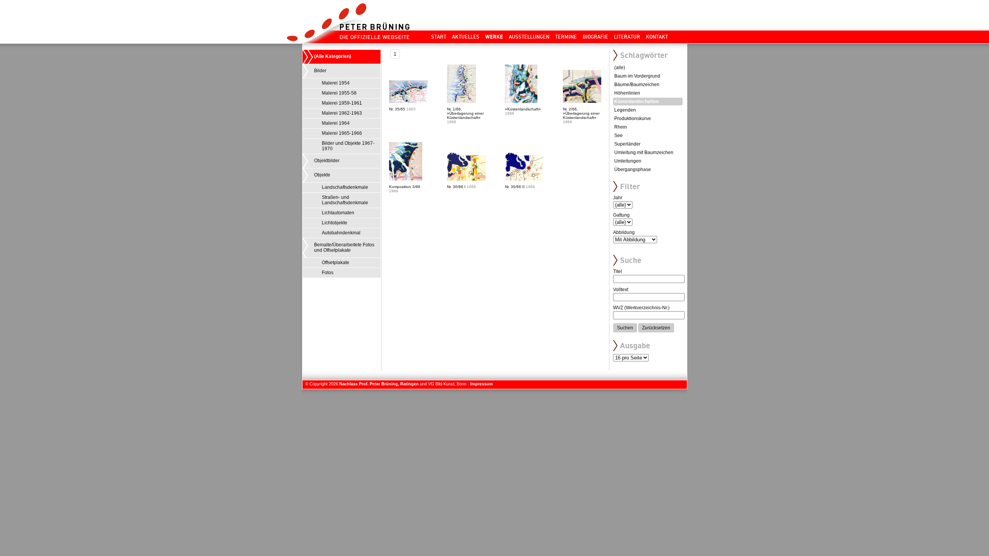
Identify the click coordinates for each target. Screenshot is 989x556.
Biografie (595, 37)
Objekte (322, 175)
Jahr (617, 197)
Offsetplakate (335, 262)
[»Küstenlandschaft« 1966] (534, 101)
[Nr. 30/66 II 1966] (534, 179)
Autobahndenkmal (341, 233)
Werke (494, 37)
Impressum (481, 383)
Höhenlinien (627, 93)
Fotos (327, 272)
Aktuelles (465, 37)
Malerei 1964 (336, 123)
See (618, 135)
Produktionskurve (632, 118)
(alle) (619, 67)
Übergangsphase (632, 169)
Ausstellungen (529, 37)
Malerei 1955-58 (339, 93)
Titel (617, 271)
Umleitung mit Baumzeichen (643, 152)
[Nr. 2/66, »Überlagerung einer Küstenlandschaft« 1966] (592, 101)
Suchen (625, 328)
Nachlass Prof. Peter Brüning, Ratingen (379, 383)
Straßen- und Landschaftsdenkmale (345, 200)
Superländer (627, 144)
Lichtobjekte (334, 222)
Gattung (621, 215)
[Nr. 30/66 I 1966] (476, 179)
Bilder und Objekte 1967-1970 (348, 146)
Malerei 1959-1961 (342, 103)
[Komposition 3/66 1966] (418, 179)
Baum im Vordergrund (637, 76)
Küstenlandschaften (636, 101)
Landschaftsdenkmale (345, 187)
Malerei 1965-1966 (342, 133)
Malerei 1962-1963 (342, 113)
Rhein (620, 127)
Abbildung (624, 232)
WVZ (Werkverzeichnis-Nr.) (641, 307)
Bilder (320, 70)
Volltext (620, 289)
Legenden (625, 110)
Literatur (627, 37)
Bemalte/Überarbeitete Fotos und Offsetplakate (344, 247)
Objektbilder (327, 160)
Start (438, 37)
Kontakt (657, 37)
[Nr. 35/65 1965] (418, 101)
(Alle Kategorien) (332, 56)
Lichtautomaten (338, 212)
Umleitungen (627, 161)
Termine (566, 37)
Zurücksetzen (656, 328)
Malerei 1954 (336, 83)
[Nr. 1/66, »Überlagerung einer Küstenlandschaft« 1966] (476, 101)
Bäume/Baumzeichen (636, 84)
